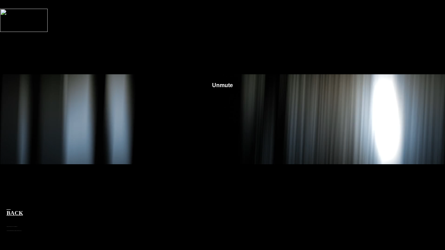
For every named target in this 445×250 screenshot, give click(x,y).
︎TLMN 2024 (425, 245)
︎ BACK (15, 210)
